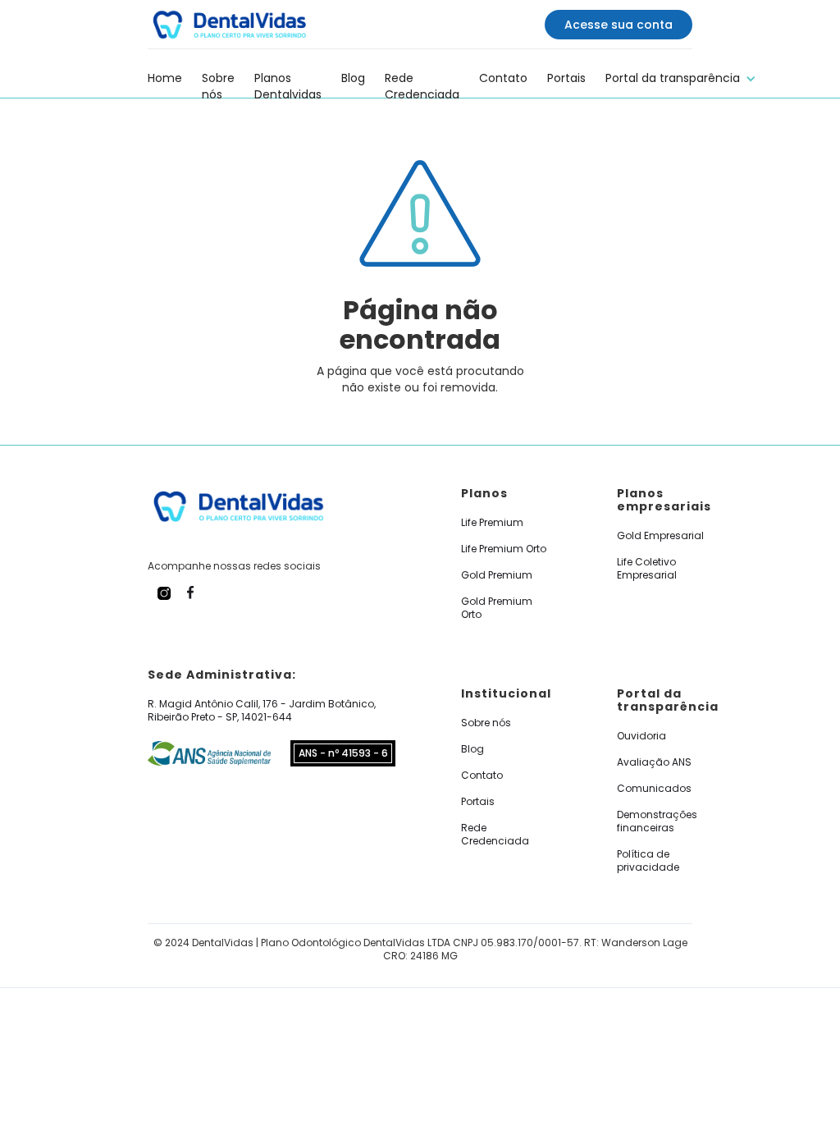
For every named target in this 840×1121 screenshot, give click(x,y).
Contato (503, 78)
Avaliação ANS (654, 762)
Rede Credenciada (422, 78)
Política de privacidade (648, 861)
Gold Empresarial (660, 535)
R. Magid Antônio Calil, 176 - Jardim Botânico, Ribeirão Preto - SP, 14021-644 (262, 711)
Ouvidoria (641, 736)
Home (165, 78)
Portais (566, 78)
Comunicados (654, 788)
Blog (353, 78)
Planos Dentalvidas (288, 78)
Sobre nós (218, 78)
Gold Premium (496, 575)
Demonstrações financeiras (657, 821)
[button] (680, 75)
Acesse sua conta (618, 24)
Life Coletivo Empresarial (647, 569)
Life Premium (492, 522)
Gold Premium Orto (496, 608)
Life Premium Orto (503, 549)
